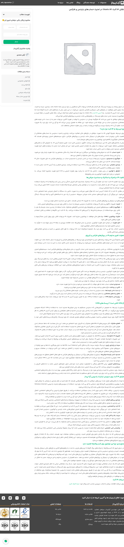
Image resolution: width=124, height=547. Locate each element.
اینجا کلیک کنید (74, 484)
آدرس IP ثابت (97, 113)
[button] (4, 14)
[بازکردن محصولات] (98, 3)
